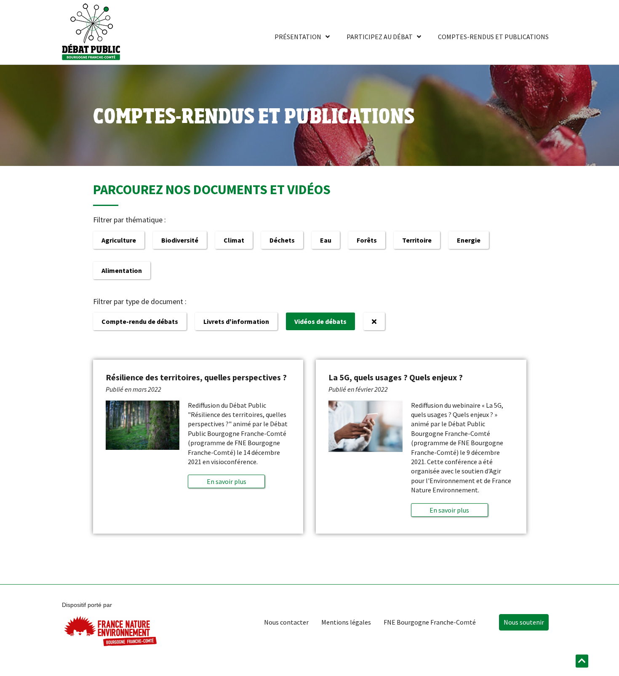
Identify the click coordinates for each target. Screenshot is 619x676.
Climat (234, 240)
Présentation (298, 36)
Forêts (367, 240)
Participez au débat (380, 36)
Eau (325, 240)
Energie (468, 240)
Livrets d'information (236, 321)
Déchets (282, 240)
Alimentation (121, 270)
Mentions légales (346, 622)
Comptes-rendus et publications (493, 36)
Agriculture (118, 240)
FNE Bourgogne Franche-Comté (430, 622)
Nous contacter (286, 622)
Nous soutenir (524, 622)
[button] (226, 481)
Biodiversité (179, 240)
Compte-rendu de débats (139, 321)
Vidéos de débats (320, 321)
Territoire (417, 240)
